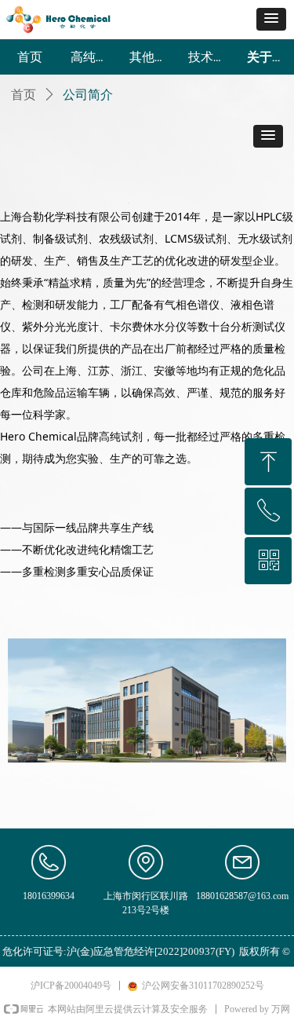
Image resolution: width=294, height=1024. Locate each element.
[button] (271, 19)
